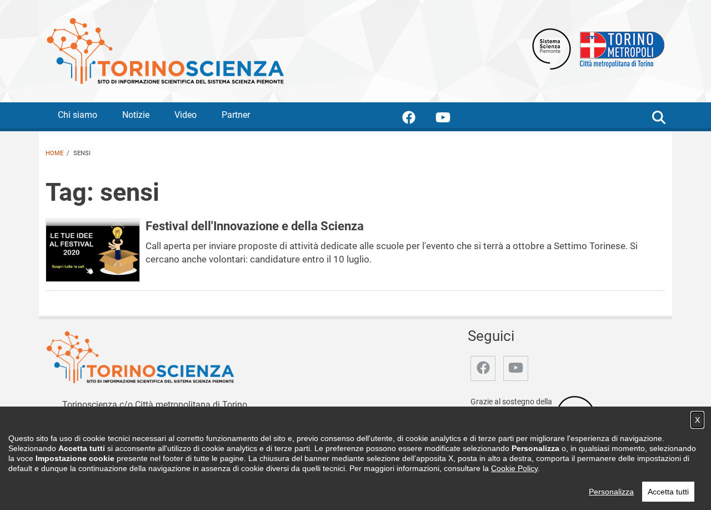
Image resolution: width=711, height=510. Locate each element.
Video (185, 115)
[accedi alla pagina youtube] (451, 119)
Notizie (135, 115)
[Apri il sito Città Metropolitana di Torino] (619, 48)
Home (54, 153)
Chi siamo (77, 115)
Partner (236, 115)
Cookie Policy (514, 468)
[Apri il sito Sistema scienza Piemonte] (551, 48)
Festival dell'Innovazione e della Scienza (255, 226)
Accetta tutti (668, 491)
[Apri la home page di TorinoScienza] (165, 50)
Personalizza (611, 491)
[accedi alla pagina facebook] (417, 119)
